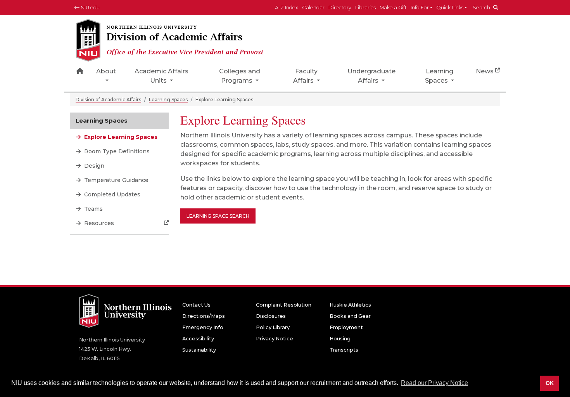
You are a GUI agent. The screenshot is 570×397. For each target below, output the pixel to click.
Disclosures (271, 316)
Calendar (313, 7)
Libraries (365, 7)
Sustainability (199, 350)
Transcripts (344, 350)
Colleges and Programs (239, 76)
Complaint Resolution (283, 305)
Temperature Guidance (116, 180)
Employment (346, 327)
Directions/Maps (203, 316)
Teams (93, 208)
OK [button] (550, 383)
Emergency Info (202, 327)
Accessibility (198, 339)
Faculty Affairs (305, 76)
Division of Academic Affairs (108, 99)
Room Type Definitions (116, 151)
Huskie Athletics (350, 305)
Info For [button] (420, 7)
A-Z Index (286, 7)
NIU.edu (89, 7)
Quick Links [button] (449, 7)
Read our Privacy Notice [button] (434, 383)
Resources (98, 223)
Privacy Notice (274, 339)
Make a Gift (393, 7)
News (485, 71)
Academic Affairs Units (161, 76)
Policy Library (273, 327)
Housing (340, 339)
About (106, 71)
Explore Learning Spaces (120, 136)
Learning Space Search (218, 216)
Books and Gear (350, 316)
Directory (339, 7)
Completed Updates (111, 194)
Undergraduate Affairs (371, 76)
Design (93, 165)
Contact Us (196, 305)
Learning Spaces (439, 76)
